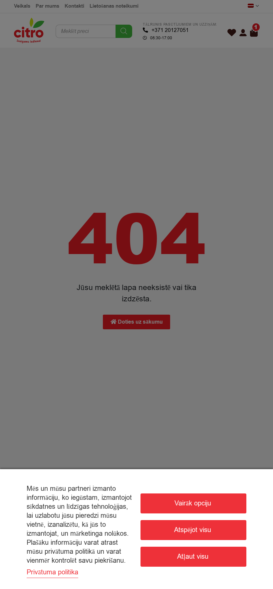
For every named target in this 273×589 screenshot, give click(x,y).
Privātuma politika (52, 572)
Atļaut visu (192, 556)
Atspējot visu (192, 529)
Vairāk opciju (192, 503)
